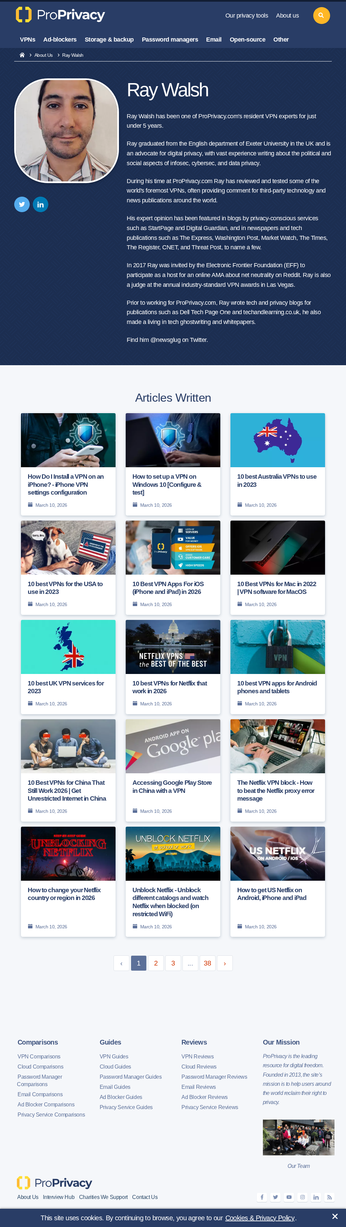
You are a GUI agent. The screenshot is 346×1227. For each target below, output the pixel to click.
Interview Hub (58, 1197)
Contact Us (144, 1197)
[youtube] (289, 1197)
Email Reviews (198, 1087)
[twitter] (22, 204)
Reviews (194, 1042)
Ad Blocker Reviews (204, 1097)
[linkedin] (40, 204)
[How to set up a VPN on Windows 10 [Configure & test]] (173, 464)
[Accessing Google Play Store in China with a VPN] (173, 770)
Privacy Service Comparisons (51, 1115)
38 (207, 963)
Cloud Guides (115, 1067)
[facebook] (262, 1197)
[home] (22, 55)
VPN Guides (114, 1056)
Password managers (170, 39)
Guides (110, 1042)
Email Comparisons (40, 1094)
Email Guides (115, 1087)
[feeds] (329, 1197)
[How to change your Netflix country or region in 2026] (68, 882)
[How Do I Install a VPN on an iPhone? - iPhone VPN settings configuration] (68, 464)
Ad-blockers (60, 39)
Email (214, 39)
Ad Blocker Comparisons (46, 1104)
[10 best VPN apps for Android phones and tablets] (277, 667)
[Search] (321, 15)
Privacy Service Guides (126, 1107)
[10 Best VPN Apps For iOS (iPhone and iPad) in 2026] (173, 568)
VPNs (27, 39)
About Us (43, 55)
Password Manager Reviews (214, 1077)
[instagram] (302, 1197)
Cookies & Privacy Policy (260, 1218)
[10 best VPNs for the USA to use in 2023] (68, 568)
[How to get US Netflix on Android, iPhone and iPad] (277, 882)
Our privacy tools (246, 15)
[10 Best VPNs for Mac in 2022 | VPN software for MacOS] (277, 568)
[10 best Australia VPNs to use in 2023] (277, 464)
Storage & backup (109, 39)
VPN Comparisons (39, 1056)
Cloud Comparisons (40, 1067)
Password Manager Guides (131, 1077)
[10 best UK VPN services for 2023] (68, 667)
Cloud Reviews (199, 1067)
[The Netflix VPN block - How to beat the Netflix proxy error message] (277, 770)
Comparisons (38, 1042)
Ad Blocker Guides (121, 1097)
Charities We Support (103, 1197)
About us (287, 15)
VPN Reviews (197, 1056)
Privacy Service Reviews (209, 1107)
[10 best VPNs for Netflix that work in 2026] (173, 667)
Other (281, 39)
